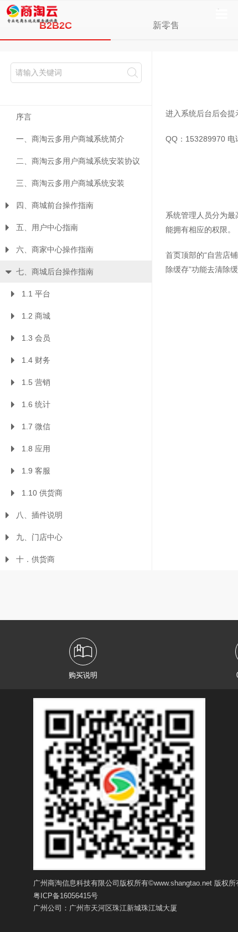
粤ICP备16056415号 (65, 896)
